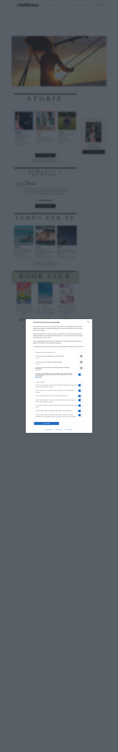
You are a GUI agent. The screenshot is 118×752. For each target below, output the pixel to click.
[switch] (80, 356)
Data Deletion (49, 429)
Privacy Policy (69, 429)
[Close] (89, 322)
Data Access (59, 429)
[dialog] (59, 376)
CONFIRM (46, 423)
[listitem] (59, 352)
